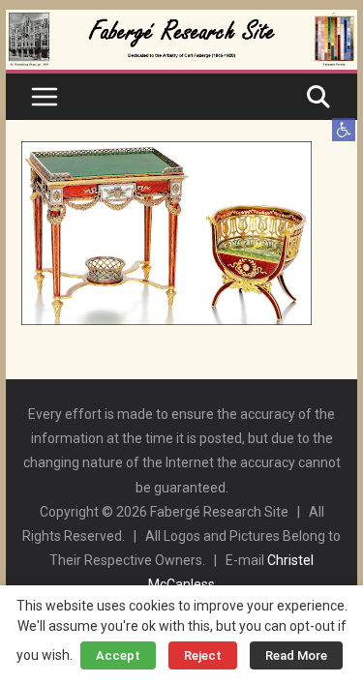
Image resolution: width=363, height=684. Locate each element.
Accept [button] (118, 655)
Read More (296, 655)
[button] (343, 129)
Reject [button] (203, 655)
